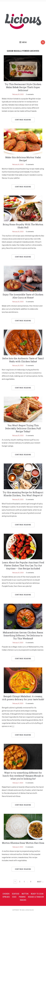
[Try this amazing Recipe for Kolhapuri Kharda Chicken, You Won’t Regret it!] (23, 476)
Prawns (22, 897)
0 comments (30, 164)
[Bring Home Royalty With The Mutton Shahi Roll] (23, 208)
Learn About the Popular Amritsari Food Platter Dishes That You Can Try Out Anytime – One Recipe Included (23, 565)
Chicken (6, 894)
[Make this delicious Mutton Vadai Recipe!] (23, 141)
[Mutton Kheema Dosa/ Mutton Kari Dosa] (23, 827)
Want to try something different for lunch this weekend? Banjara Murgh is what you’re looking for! (23, 775)
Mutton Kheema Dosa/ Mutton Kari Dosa (23, 842)
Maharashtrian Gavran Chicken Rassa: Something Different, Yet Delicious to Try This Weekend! (23, 635)
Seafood (15, 894)
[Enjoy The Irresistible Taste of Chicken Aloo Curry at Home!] (23, 278)
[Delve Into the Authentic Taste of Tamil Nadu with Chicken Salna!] (23, 342)
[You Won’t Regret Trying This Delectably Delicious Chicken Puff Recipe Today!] (23, 409)
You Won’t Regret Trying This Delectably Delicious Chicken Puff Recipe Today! (23, 428)
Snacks (23, 900)
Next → (40, 882)
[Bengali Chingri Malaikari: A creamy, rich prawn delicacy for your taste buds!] (23, 680)
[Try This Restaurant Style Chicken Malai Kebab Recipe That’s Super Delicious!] (23, 68)
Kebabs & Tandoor (36, 897)
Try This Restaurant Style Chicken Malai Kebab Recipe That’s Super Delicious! (23, 87)
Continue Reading (23, 120)
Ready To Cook (37, 894)
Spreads (6, 897)
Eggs (14, 897)
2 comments (30, 94)
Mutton (25, 894)
